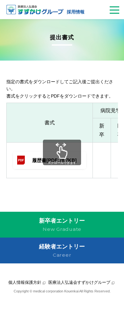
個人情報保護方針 (24, 282)
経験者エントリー (62, 250)
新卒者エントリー (62, 224)
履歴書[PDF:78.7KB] (54, 160)
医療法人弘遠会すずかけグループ (79, 282)
